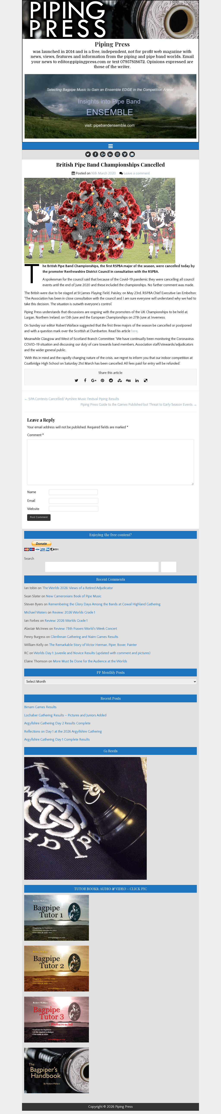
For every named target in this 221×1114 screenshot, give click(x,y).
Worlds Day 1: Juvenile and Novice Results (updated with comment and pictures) (92, 653)
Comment (35, 435)
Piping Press (112, 44)
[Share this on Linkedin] (136, 381)
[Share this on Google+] (93, 381)
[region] (110, 106)
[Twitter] (88, 154)
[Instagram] (117, 154)
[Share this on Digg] (128, 381)
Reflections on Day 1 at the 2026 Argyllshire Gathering (63, 731)
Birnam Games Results (40, 707)
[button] (110, 106)
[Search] (168, 567)
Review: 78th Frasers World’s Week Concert (85, 629)
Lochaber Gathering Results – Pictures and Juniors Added (65, 715)
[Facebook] (95, 154)
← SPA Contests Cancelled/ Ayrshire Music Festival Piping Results (71, 399)
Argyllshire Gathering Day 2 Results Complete (57, 723)
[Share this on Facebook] (85, 381)
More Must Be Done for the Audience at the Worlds (90, 661)
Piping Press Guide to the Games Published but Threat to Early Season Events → (139, 404)
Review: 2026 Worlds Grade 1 (73, 612)
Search (29, 559)
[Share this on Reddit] (110, 381)
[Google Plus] (103, 154)
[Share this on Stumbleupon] (119, 381)
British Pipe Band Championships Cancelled (110, 164)
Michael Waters (35, 612)
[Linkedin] (110, 154)
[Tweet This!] (76, 381)
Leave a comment (137, 173)
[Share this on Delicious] (145, 381)
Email (31, 501)
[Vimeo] (125, 154)
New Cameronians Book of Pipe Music (73, 596)
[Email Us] (132, 154)
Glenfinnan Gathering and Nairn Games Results (84, 637)
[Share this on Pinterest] (102, 381)
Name (31, 492)
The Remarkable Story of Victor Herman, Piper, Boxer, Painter (93, 645)
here (134, 331)
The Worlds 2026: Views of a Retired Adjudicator (77, 588)
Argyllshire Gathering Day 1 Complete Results (57, 739)
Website (33, 509)
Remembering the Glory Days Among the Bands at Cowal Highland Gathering (104, 604)
